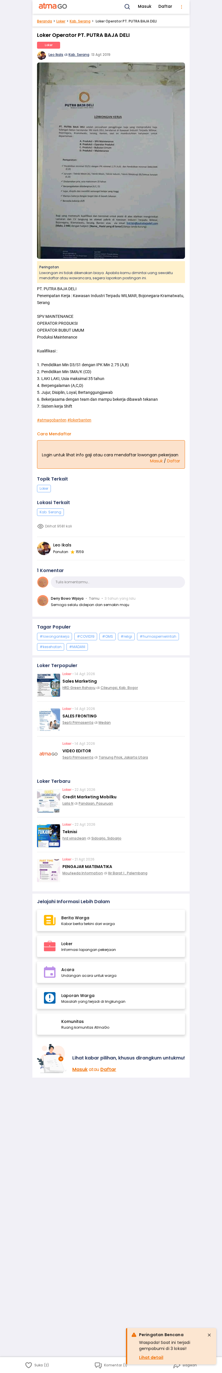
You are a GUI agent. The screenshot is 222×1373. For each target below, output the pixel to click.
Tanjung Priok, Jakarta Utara (123, 757)
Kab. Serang (80, 21)
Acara (67, 970)
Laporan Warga (78, 995)
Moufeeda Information (82, 873)
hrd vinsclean (74, 838)
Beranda (44, 21)
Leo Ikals (56, 54)
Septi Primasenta (77, 722)
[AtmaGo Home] (53, 7)
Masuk (144, 6)
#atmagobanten (51, 420)
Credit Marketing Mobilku (89, 797)
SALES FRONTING (79, 716)
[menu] (181, 6)
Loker (60, 21)
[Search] (127, 7)
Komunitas (72, 1021)
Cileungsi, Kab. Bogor (119, 687)
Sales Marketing (79, 681)
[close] (209, 1335)
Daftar (165, 6)
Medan (105, 722)
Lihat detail (151, 1357)
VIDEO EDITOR (76, 751)
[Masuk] (52, 1058)
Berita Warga (75, 918)
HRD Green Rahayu (78, 687)
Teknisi (69, 832)
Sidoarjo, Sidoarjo (106, 838)
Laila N (67, 803)
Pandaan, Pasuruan (96, 803)
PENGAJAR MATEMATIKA (87, 866)
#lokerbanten (79, 420)
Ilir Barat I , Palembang (127, 873)
